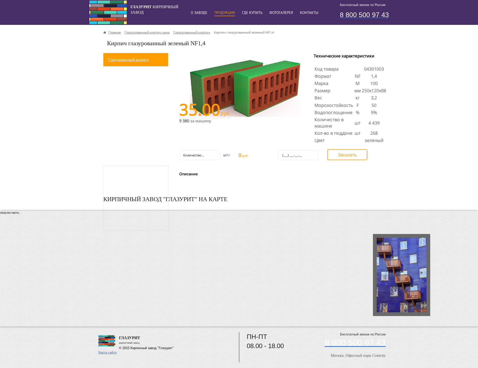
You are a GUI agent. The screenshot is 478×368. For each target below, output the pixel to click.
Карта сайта (107, 352)
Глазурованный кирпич (128, 59)
